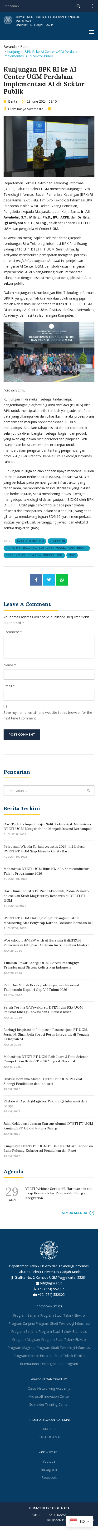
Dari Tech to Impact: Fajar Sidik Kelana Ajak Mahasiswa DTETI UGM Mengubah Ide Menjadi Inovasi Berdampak (48, 826)
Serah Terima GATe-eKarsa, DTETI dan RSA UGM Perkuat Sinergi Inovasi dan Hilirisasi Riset (43, 1009)
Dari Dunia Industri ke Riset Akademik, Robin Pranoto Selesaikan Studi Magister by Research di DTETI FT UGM (46, 895)
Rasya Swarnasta (30, 109)
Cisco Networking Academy (49, 1388)
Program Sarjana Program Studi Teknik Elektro (49, 1315)
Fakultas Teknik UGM (30, 541)
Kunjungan (57, 541)
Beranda (10, 46)
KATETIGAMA (49, 1437)
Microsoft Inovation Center (49, 1396)
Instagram (49, 1469)
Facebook (49, 1477)
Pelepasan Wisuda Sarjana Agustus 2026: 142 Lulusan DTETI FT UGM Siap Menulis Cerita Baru (45, 848)
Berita (24, 46)
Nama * (10, 665)
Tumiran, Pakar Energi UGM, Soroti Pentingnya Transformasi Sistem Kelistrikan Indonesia (41, 965)
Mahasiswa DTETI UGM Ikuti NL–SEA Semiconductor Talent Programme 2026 (46, 871)
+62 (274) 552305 (50, 1289)
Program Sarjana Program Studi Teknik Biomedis (49, 1331)
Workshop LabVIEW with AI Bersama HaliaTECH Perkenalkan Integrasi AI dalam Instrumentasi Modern (46, 942)
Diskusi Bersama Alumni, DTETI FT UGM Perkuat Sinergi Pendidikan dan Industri (43, 1081)
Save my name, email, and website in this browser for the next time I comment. (48, 715)
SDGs (72, 555)
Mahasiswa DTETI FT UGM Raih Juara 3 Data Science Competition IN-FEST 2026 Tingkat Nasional (46, 1059)
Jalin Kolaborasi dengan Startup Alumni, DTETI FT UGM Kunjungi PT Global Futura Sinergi (48, 1125)
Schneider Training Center (49, 1404)
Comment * (13, 632)
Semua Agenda (74, 1213)
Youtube (49, 1461)
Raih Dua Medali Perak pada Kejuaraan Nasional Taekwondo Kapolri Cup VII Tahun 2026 (41, 987)
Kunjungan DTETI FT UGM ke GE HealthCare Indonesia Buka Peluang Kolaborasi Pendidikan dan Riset (48, 1148)
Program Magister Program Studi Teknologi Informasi (49, 1347)
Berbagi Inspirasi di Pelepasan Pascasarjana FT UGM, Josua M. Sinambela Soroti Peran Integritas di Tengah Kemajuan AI (46, 1034)
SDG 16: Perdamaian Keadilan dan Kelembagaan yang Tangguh (47, 548)
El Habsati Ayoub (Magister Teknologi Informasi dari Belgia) (45, 1103)
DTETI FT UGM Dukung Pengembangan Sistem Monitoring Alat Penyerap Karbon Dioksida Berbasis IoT (48, 920)
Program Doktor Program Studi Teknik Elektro (49, 1355)
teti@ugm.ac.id (51, 1283)
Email (8, 686)
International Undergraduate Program (49, 1363)
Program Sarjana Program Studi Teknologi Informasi (49, 1323)
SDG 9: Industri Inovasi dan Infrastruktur (34, 555)
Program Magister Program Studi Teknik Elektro (49, 1339)
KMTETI (49, 1429)
